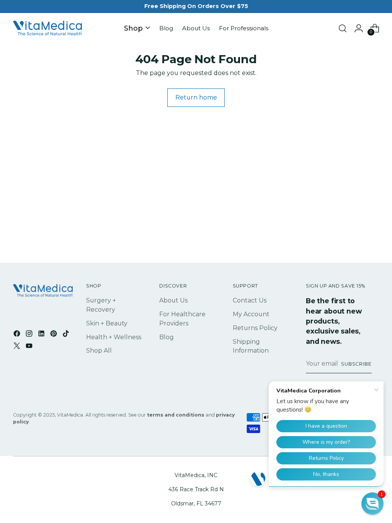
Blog (166, 337)
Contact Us (249, 300)
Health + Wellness (113, 337)
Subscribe (356, 364)
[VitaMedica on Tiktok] (66, 335)
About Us (173, 300)
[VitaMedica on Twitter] (17, 347)
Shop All (99, 350)
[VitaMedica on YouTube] (29, 347)
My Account (251, 314)
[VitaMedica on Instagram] (29, 335)
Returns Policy (255, 328)
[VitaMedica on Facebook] (17, 335)
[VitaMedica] (47, 28)
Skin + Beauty (106, 323)
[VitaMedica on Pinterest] (54, 335)
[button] (372, 503)
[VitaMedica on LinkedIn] (42, 335)
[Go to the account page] (358, 28)
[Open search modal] (342, 28)
